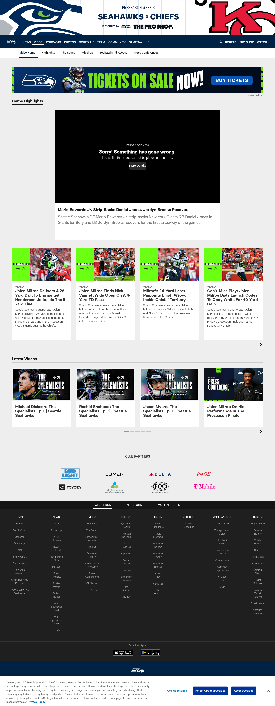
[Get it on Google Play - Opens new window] (150, 654)
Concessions (222, 560)
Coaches (19, 536)
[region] (137, 691)
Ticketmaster (258, 603)
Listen (158, 516)
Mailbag (56, 566)
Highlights (92, 523)
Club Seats (258, 556)
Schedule (189, 516)
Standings (19, 543)
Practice (126, 570)
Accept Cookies (243, 690)
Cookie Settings (177, 690)
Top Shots (126, 553)
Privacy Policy (36, 701)
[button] (137, 166)
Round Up (56, 530)
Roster (19, 523)
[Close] (268, 690)
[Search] (221, 41)
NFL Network (92, 583)
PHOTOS (126, 516)
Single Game (258, 523)
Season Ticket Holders (257, 593)
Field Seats (258, 563)
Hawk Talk (158, 583)
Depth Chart (19, 530)
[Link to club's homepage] (11, 41)
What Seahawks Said (56, 607)
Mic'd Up (92, 546)
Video (92, 516)
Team (20, 516)
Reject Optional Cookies (210, 690)
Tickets (258, 516)
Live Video (92, 590)
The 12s (126, 596)
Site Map (56, 630)
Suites (257, 550)
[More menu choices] (147, 41)
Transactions (19, 563)
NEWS (56, 516)
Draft (56, 523)
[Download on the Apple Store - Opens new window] (123, 653)
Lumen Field (222, 523)
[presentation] (261, 345)
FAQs (222, 586)
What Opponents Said (56, 620)
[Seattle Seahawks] (137, 671)
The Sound (92, 530)
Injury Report (20, 556)
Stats (19, 549)
